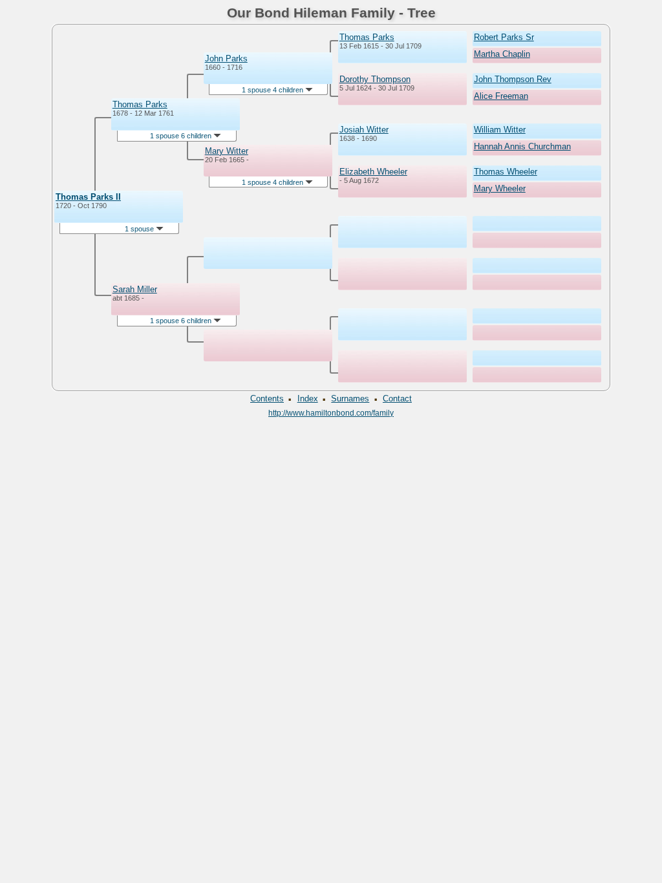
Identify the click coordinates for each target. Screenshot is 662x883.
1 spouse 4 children (273, 90)
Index (307, 398)
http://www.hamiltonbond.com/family (331, 413)
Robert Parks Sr (504, 37)
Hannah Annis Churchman (522, 146)
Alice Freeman (501, 96)
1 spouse (140, 229)
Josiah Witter (364, 129)
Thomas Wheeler (505, 171)
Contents (267, 398)
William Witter (500, 129)
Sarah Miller (134, 289)
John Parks (226, 58)
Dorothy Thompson (375, 79)
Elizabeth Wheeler (373, 171)
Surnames (350, 398)
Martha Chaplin (502, 54)
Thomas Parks (139, 104)
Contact (397, 398)
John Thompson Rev (512, 79)
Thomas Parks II (88, 197)
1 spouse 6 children (181, 136)
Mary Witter (226, 151)
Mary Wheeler (500, 188)
